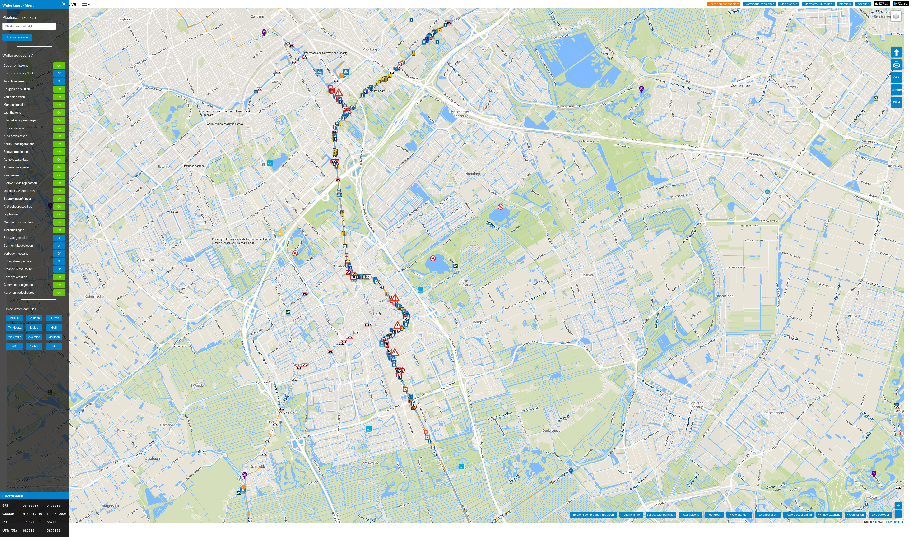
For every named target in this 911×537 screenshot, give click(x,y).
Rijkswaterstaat (893, 521)
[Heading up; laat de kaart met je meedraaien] (896, 52)
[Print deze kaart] (896, 64)
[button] (395, 352)
